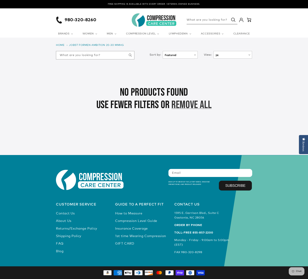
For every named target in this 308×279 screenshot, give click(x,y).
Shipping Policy (68, 236)
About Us (63, 221)
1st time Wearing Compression (140, 236)
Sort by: (155, 54)
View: (208, 54)
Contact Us (65, 213)
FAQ (59, 243)
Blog (59, 251)
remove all (191, 105)
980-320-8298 (191, 252)
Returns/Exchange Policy (76, 228)
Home (60, 45)
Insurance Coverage (131, 228)
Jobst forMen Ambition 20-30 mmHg (96, 45)
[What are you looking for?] (233, 20)
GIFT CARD (124, 243)
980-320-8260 (80, 20)
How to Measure (128, 213)
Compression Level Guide (136, 221)
